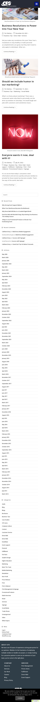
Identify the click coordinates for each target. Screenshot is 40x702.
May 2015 (4, 462)
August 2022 (5, 324)
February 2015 (6, 472)
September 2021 (6, 339)
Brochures (5, 513)
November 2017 (6, 377)
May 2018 (4, 368)
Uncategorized (6, 614)
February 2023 (6, 308)
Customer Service (7, 532)
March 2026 (5, 257)
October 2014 (6, 484)
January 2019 (5, 358)
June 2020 (4, 349)
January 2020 (5, 352)
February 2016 (6, 434)
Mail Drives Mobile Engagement (21, 231)
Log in (3, 630)
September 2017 (6, 383)
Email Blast (5, 542)
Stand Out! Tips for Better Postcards (23, 244)
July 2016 (4, 418)
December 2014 (6, 478)
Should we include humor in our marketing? (18, 83)
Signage (26, 169)
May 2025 (4, 267)
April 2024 (4, 283)
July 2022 (4, 327)
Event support (6, 545)
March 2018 (5, 374)
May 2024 (4, 279)
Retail (3, 598)
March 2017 (5, 402)
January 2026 (5, 260)
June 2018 (4, 364)
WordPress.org (6, 636)
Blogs (6, 165)
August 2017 (5, 387)
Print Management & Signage (10, 589)
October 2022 (6, 317)
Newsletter (5, 573)
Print (25, 167)
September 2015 (6, 450)
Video (3, 617)
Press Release (6, 580)
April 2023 (4, 301)
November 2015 (6, 443)
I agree (20, 698)
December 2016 (6, 412)
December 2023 (6, 289)
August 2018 (5, 361)
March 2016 (5, 431)
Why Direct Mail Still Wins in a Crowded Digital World (16, 211)
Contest (4, 529)
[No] (38, 695)
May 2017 (4, 396)
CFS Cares (5, 523)
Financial (4, 548)
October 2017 (6, 380)
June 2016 (4, 421)
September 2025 (6, 264)
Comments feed (6, 634)
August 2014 (5, 487)
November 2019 (6, 355)
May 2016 (4, 424)
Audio (3, 504)
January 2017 (5, 409)
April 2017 (4, 399)
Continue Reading (10, 51)
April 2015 (4, 465)
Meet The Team (6, 567)
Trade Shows (6, 611)
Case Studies (5, 520)
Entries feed (5, 632)
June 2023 (4, 295)
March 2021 (5, 342)
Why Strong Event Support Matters (12, 205)
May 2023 (4, 298)
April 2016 (4, 428)
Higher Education (7, 561)
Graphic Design (6, 557)
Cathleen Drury (6, 231)
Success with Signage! (19, 238)
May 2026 (4, 254)
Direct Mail (17, 36)
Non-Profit (5, 576)
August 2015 (5, 453)
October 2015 (6, 446)
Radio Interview (6, 595)
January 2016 (5, 437)
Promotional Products (16, 169)
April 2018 (4, 371)
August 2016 (5, 415)
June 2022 (4, 330)
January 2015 (5, 475)
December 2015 (6, 440)
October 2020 (6, 346)
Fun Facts (4, 554)
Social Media (25, 91)
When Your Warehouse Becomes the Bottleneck (15, 208)
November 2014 (6, 481)
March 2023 (5, 305)
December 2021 (6, 333)
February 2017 (6, 406)
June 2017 (4, 393)
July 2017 (4, 390)
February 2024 (6, 286)
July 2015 (4, 456)
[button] (37, 4)
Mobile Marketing (7, 570)
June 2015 (4, 459)
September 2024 (6, 276)
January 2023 (5, 311)
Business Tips (8, 36)
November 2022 (6, 314)
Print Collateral (6, 586)
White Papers (6, 620)
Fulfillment (11, 167)
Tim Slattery (8, 33)
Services (24, 36)
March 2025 (5, 270)
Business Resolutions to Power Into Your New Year (19, 27)
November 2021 (6, 336)
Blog (3, 507)
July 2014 (4, 491)
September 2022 (6, 320)
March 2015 (5, 469)
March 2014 (5, 494)
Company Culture (7, 526)
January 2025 (5, 273)
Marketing (17, 91)
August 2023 (5, 292)
